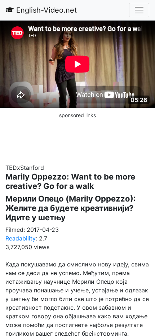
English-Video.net (45, 10)
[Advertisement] (77, 137)
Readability (20, 238)
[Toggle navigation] (139, 10)
